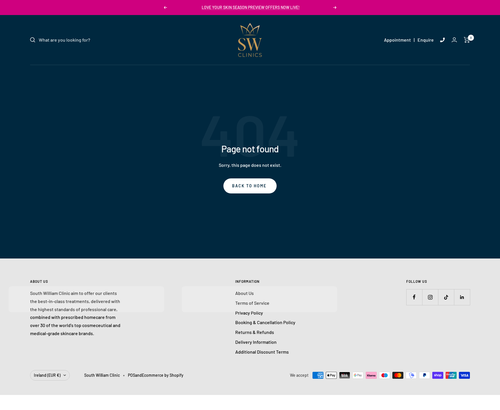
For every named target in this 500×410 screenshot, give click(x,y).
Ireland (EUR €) (47, 375)
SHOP (305, 71)
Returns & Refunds (254, 332)
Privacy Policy (249, 312)
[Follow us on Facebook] (414, 297)
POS (131, 375)
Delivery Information (256, 342)
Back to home (249, 185)
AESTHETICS (244, 71)
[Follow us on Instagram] (430, 297)
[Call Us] (442, 40)
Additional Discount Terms (262, 351)
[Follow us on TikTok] (446, 297)
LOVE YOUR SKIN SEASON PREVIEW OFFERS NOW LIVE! (251, 7)
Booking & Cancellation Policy (265, 322)
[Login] (454, 39)
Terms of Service (252, 303)
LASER (215, 71)
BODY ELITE (278, 71)
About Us (244, 293)
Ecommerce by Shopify (162, 375)
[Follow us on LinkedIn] (462, 297)
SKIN (194, 71)
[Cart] (467, 40)
